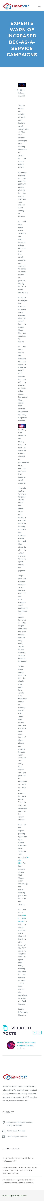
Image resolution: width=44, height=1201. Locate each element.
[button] (34, 1032)
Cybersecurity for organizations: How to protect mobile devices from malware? (18, 1181)
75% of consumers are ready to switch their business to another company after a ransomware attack (19, 1170)
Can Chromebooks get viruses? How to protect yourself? (17, 1159)
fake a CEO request (22, 918)
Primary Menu (39, 6)
